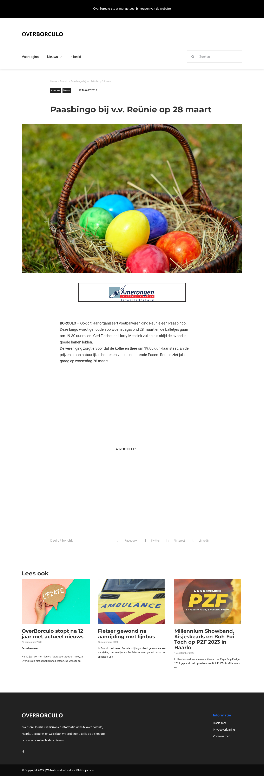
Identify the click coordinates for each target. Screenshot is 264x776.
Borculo (64, 81)
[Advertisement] (126, 401)
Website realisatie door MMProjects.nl (70, 770)
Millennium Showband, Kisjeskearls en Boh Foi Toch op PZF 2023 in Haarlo (204, 639)
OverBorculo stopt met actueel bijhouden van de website (132, 9)
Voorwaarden (221, 736)
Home (53, 81)
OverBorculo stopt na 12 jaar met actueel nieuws (53, 633)
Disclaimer (219, 723)
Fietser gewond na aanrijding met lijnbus (126, 633)
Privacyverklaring (224, 729)
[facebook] (23, 751)
